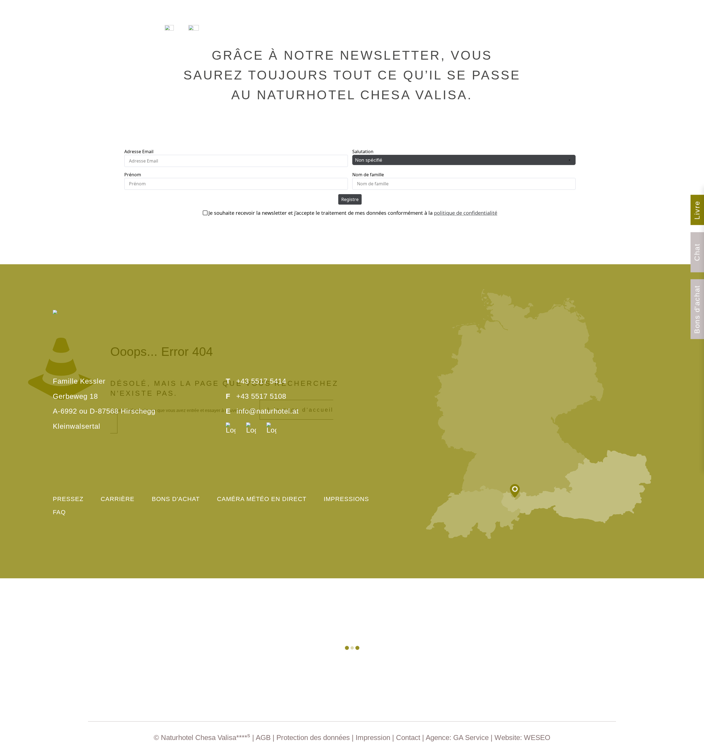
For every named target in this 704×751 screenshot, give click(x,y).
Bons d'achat (176, 499)
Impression (373, 737)
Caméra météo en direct (262, 499)
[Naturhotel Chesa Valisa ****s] (352, 28)
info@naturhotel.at (268, 411)
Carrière (117, 499)
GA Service (471, 737)
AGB (263, 737)
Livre (697, 209)
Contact (408, 737)
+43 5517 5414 (261, 381)
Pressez (68, 499)
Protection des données (313, 737)
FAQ (59, 512)
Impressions (346, 499)
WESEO (537, 737)
